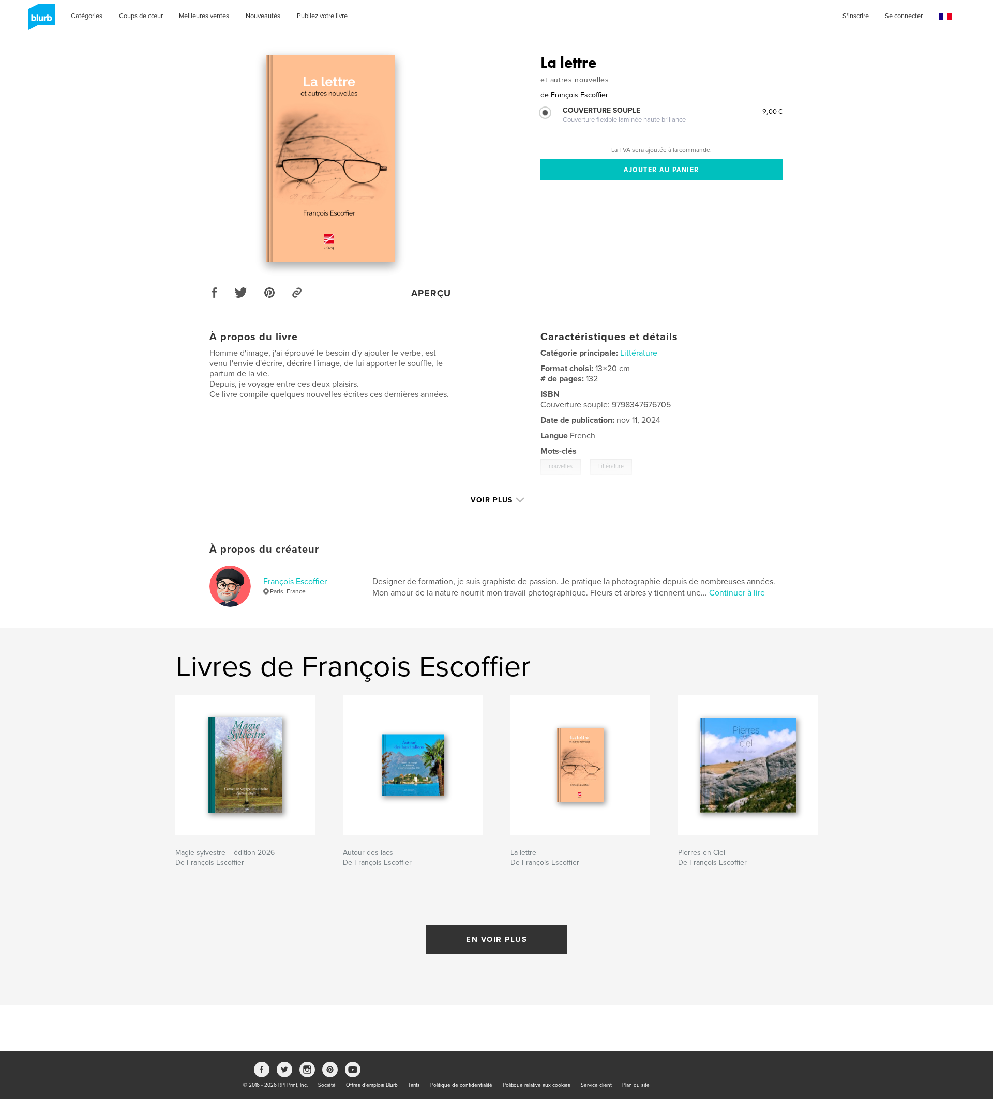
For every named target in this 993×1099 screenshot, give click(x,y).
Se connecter (904, 16)
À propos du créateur (264, 549)
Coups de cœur (141, 16)
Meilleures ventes (204, 16)
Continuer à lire (737, 593)
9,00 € (772, 111)
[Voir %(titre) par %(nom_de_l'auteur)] (330, 158)
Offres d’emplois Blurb (372, 1085)
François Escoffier (295, 581)
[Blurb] (39, 21)
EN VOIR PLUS (496, 939)
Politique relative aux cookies (536, 1085)
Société (327, 1085)
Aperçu (431, 293)
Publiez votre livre (322, 16)
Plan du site (636, 1085)
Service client (596, 1085)
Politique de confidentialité (461, 1085)
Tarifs (414, 1085)
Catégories (86, 16)
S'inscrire (855, 16)
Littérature (638, 353)
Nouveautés (263, 16)
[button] (945, 16)
